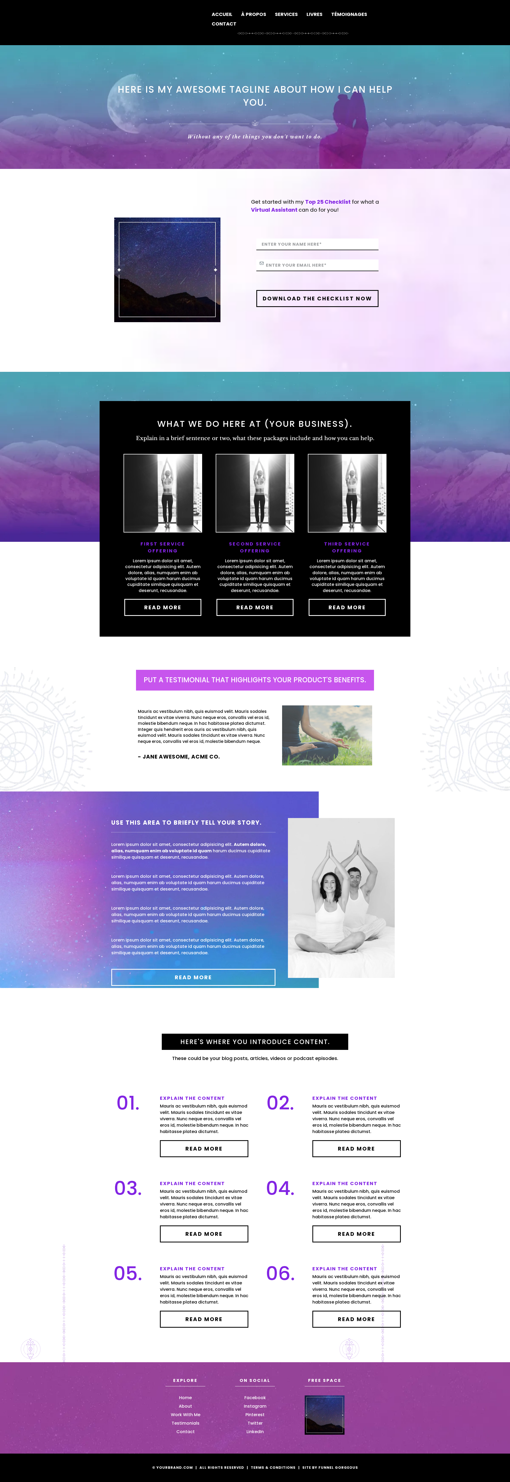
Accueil (222, 14)
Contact (224, 23)
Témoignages (349, 14)
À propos (253, 14)
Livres (314, 14)
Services (286, 14)
